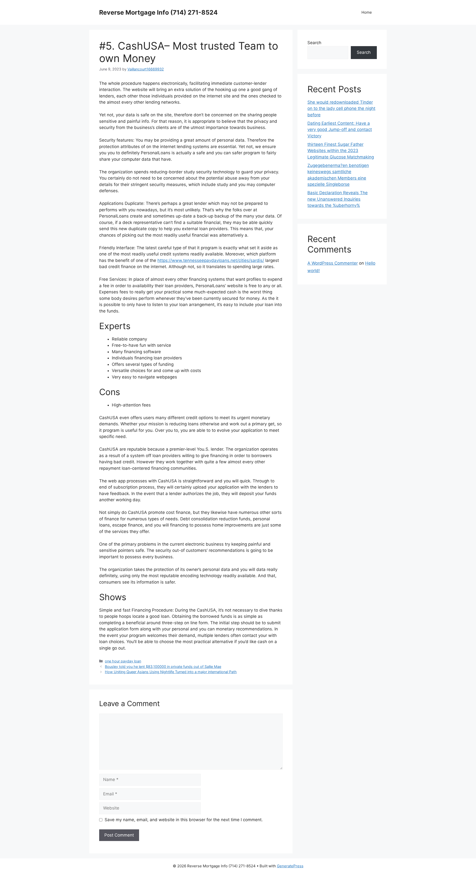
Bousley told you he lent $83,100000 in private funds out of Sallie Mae (163, 666)
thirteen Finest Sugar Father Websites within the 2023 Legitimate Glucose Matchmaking (340, 150)
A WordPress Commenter (332, 263)
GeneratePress (290, 866)
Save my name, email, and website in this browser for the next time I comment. (184, 819)
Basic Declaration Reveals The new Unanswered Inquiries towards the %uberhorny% (337, 199)
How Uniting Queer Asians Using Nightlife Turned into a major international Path (171, 672)
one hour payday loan (123, 661)
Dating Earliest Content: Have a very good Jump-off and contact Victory (339, 129)
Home (366, 12)
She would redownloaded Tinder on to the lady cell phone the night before (341, 108)
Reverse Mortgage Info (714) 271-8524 (158, 12)
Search (314, 42)
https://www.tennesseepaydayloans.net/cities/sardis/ (210, 260)
